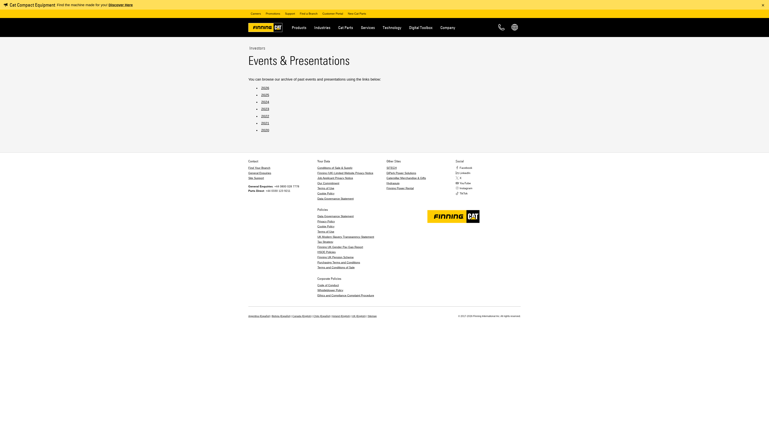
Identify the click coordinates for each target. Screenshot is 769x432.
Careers (256, 13)
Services (368, 27)
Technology (392, 27)
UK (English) (359, 316)
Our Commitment (328, 183)
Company (447, 27)
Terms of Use (325, 188)
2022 (265, 116)
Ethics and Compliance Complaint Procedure (345, 295)
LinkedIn (465, 173)
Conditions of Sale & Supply (334, 167)
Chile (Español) (321, 316)
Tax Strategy (325, 241)
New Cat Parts (357, 13)
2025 (265, 95)
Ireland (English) (341, 316)
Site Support (256, 178)
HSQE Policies (326, 252)
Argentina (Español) (259, 316)
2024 (265, 102)
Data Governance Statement (335, 198)
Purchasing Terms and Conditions (338, 262)
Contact (501, 27)
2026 (265, 88)
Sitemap (372, 316)
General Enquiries (259, 173)
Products (299, 27)
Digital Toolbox (421, 27)
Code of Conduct (328, 285)
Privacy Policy (326, 221)
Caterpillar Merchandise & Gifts (406, 178)
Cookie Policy (325, 193)
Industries (322, 27)
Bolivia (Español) (281, 316)
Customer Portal (332, 13)
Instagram (466, 188)
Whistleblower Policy (330, 290)
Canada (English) (302, 316)
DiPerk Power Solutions (401, 173)
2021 (265, 123)
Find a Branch (309, 13)
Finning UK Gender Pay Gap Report (340, 247)
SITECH (392, 167)
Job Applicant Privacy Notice (335, 178)
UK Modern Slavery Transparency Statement (345, 236)
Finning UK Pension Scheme (335, 257)
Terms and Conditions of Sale (336, 267)
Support (290, 13)
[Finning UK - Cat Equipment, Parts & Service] (265, 28)
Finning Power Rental (400, 188)
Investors (256, 48)
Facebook (466, 167)
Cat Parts (345, 27)
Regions (514, 27)
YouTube (465, 183)
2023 (265, 109)
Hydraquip (393, 183)
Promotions (273, 13)
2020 (265, 130)
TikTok (464, 193)
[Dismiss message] (763, 5)
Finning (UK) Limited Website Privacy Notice (345, 173)
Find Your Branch (259, 167)
